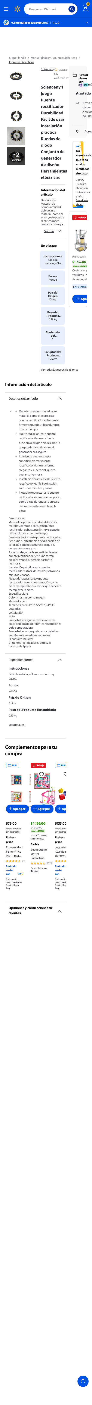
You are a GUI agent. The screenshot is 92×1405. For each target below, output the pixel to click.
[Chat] (83, 1381)
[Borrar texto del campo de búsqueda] (66, 9)
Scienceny (47, 69)
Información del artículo (28, 384)
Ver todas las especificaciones (59, 369)
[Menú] (6, 9)
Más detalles (16, 724)
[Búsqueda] (71, 9)
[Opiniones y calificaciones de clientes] (59, 909)
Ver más (49, 231)
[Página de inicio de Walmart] (17, 9)
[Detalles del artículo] (59, 398)
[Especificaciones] (59, 659)
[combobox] (50, 9)
